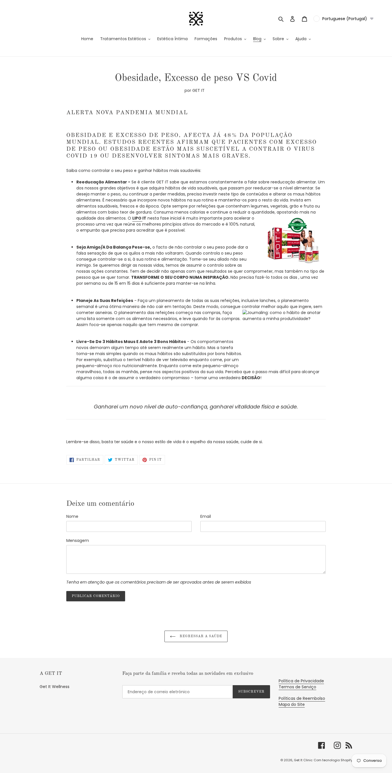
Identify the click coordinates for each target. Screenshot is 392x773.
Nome (72, 516)
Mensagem (77, 540)
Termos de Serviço (297, 687)
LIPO (137, 218)
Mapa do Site (292, 704)
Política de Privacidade (301, 681)
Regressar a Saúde (200, 636)
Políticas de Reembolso (302, 698)
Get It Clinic (303, 760)
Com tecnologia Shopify (333, 760)
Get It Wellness (54, 686)
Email (205, 516)
